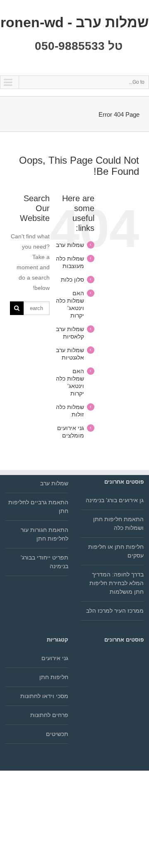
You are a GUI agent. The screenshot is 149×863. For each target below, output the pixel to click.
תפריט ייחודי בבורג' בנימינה (44, 561)
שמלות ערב (70, 245)
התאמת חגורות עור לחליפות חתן (44, 534)
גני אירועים (54, 658)
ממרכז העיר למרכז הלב (115, 610)
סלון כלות (72, 279)
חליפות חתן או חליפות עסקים (116, 551)
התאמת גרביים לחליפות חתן (38, 506)
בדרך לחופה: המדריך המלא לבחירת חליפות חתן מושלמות (116, 583)
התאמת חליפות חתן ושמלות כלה (118, 523)
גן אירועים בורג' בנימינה (115, 500)
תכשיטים (57, 734)
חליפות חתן (53, 677)
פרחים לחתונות (49, 715)
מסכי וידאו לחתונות (44, 696)
